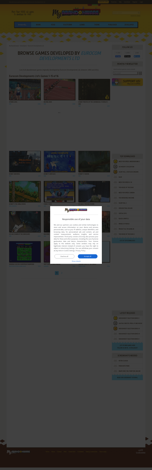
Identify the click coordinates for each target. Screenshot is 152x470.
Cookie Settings (69, 251)
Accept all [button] (87, 256)
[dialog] (76, 235)
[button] (76, 261)
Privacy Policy (80, 251)
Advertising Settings (67, 248)
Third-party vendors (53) (73, 237)
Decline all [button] (64, 256)
